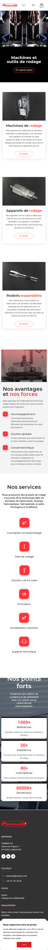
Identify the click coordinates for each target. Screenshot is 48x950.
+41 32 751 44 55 (14, 881)
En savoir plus (24, 69)
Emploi (4, 895)
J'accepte (24, 944)
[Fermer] (46, 921)
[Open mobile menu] (24, 5)
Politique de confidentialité (12, 898)
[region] (24, 935)
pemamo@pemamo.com (16, 876)
